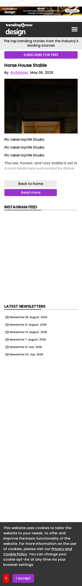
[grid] (41, 335)
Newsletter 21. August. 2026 (28, 324)
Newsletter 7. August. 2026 (28, 339)
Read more (30, 192)
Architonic (19, 72)
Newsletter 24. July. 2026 (26, 354)
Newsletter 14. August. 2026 (28, 332)
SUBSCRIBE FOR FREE (41, 54)
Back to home (30, 183)
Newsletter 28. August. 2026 (28, 317)
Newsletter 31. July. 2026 (26, 347)
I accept (23, 578)
